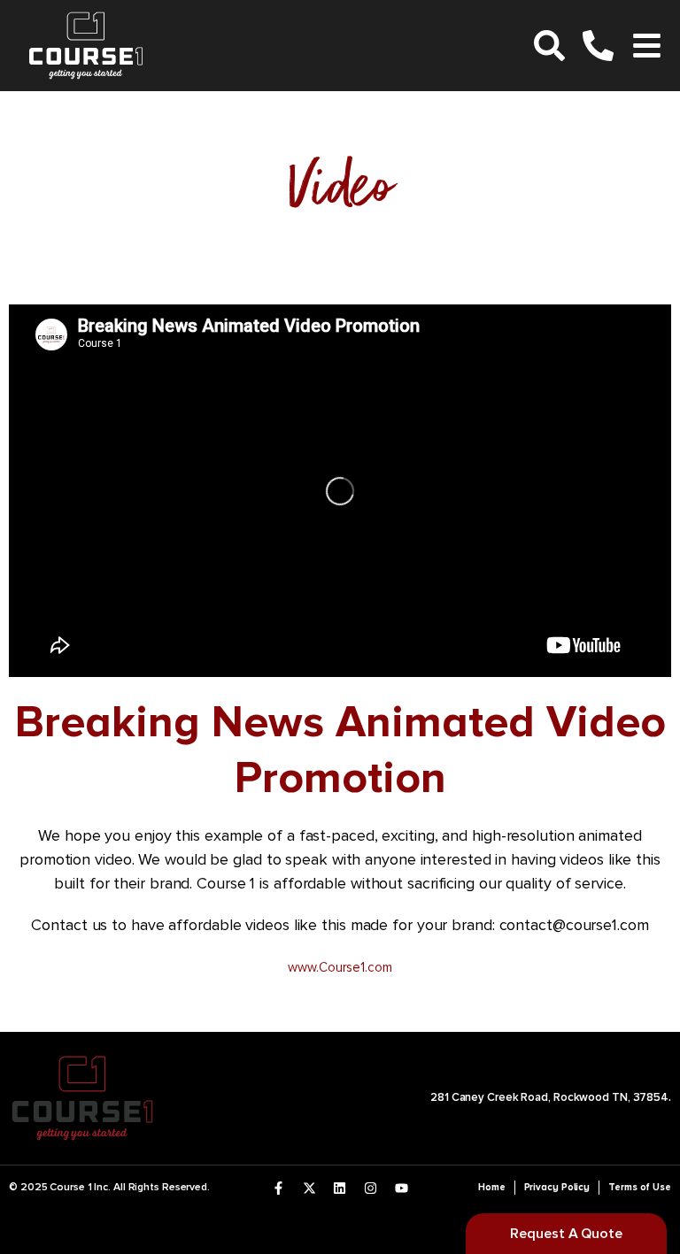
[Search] (549, 45)
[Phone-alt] (598, 45)
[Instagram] (371, 1187)
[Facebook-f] (278, 1187)
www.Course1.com (340, 967)
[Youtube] (402, 1187)
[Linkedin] (340, 1187)
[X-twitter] (309, 1187)
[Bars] (646, 45)
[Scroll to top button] (651, 1183)
